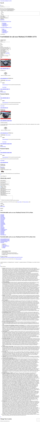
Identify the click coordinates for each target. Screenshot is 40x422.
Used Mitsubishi (2, 230)
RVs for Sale (20, 257)
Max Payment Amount (3, 9)
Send (1, 205)
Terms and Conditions (5, 245)
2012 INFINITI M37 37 (5, 68)
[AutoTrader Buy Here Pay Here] (5, 21)
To (1, 13)
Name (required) (2, 180)
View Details (4, 87)
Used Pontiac (2, 232)
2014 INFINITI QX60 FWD (6, 120)
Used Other (2, 242)
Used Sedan (7, 239)
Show (1, 56)
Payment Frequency (3, 10)
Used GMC (2, 221)
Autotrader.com (2, 257)
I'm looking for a (3, 187)
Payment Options (3, 91)
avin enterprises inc (4, 78)
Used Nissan (2, 231)
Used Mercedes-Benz (3, 229)
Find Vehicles (4, 30)
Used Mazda (2, 228)
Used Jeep (2, 225)
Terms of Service (25, 201)
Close (1, 210)
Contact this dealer (5, 84)
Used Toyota (2, 233)
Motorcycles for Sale (15, 257)
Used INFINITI (2, 224)
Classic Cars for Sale (8, 257)
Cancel (2, 203)
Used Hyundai (2, 223)
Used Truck (8, 240)
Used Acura (2, 214)
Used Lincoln (2, 227)
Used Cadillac (2, 217)
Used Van (1, 241)
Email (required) (2, 182)
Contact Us (4, 246)
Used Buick (2, 216)
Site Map (3, 247)
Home (3, 29)
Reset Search (2, 19)
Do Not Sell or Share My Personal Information (9, 252)
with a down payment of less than (5, 189)
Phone (4, 184)
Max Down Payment (3, 8)
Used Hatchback (3, 239)
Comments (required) (3, 195)
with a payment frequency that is (5, 193)
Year (1, 43)
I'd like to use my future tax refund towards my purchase (10, 200)
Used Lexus (2, 226)
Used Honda (2, 222)
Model (1, 16)
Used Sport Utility (3, 240)
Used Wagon (5, 241)
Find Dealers (4, 23)
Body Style (2, 17)
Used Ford (2, 220)
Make (1, 15)
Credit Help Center (5, 24)
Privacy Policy (19, 201)
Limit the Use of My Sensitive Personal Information (10, 253)
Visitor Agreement (18, 258)
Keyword (1, 5)
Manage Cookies (5, 254)
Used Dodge (2, 219)
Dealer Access (4, 25)
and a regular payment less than (5, 191)
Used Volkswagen (3, 234)
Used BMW (2, 215)
